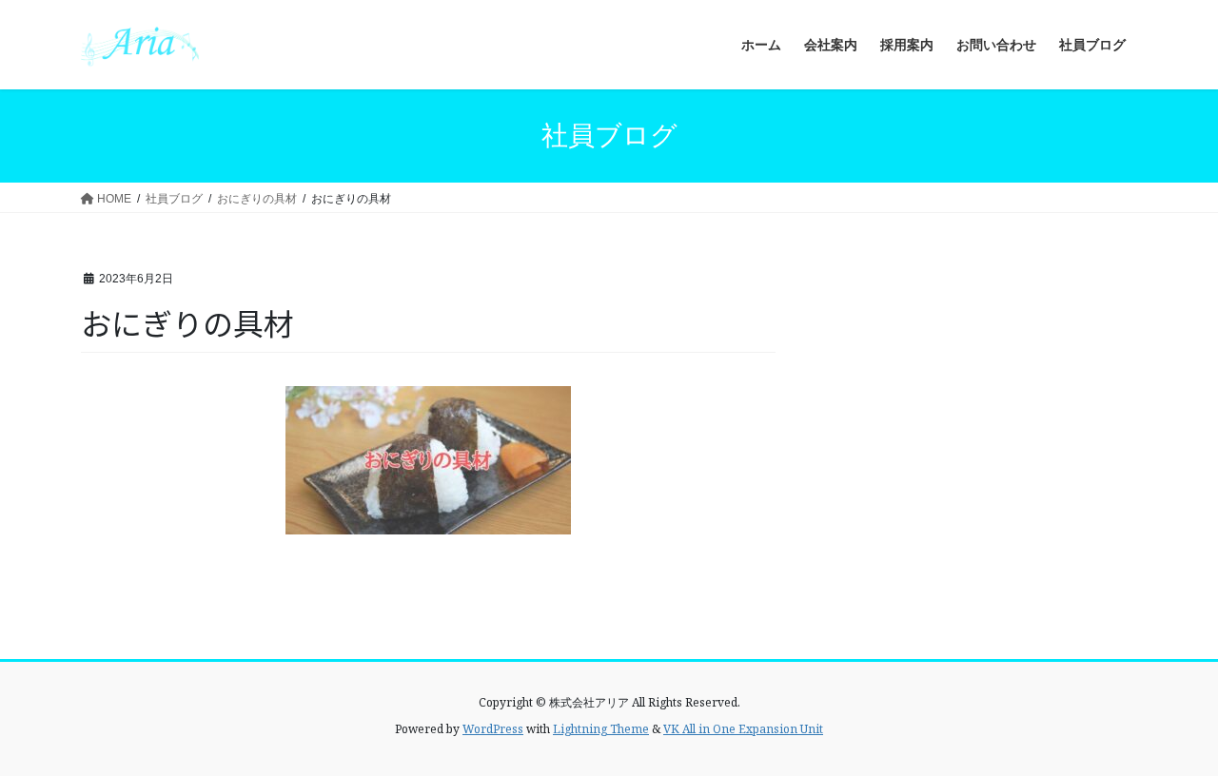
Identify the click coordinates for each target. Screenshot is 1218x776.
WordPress (492, 729)
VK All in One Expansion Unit (743, 729)
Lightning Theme (601, 729)
